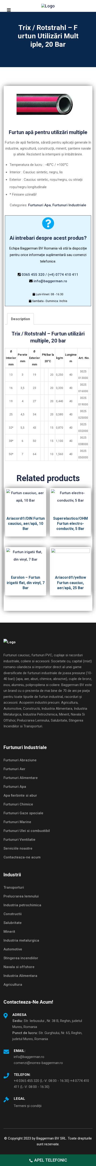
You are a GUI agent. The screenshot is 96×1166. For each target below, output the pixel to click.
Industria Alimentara (20, 976)
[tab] (20, 319)
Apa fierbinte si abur (20, 795)
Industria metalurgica (21, 940)
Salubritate (12, 923)
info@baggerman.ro (50, 281)
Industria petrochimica (22, 905)
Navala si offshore (18, 967)
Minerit (9, 932)
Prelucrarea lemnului (21, 896)
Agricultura (12, 984)
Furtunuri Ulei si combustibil (26, 831)
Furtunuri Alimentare (20, 778)
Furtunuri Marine (17, 822)
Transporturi (13, 887)
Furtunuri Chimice (18, 804)
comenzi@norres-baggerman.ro (38, 1063)
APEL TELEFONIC (50, 1160)
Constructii (12, 914)
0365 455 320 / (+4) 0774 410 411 (50, 275)
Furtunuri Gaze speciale (23, 813)
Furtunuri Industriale (69, 205)
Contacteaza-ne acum (22, 857)
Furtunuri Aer (14, 769)
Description (20, 319)
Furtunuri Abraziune (20, 760)
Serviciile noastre (17, 848)
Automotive (12, 949)
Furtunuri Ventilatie (19, 840)
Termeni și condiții (27, 1106)
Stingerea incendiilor (20, 958)
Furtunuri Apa (39, 205)
